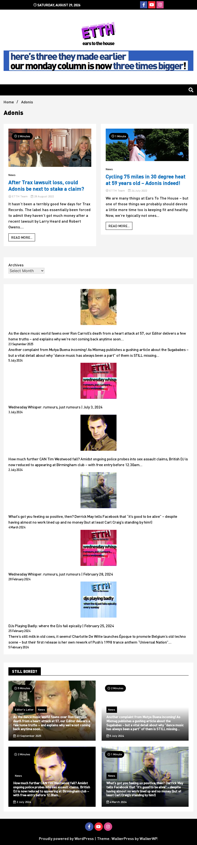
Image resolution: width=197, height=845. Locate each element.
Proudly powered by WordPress (67, 838)
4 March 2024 (117, 802)
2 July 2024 (23, 802)
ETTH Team (19, 196)
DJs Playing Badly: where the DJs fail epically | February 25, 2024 (61, 625)
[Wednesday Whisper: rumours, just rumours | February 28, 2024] (98, 548)
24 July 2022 (139, 190)
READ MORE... (21, 237)
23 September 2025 (28, 736)
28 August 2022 (43, 196)
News (12, 175)
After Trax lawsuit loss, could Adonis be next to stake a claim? (46, 185)
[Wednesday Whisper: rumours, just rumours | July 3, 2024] (98, 381)
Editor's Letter (24, 709)
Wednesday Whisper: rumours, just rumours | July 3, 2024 (55, 407)
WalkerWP (148, 838)
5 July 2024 (116, 736)
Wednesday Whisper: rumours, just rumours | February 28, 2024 (60, 574)
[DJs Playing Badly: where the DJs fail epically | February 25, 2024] (98, 600)
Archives (16, 265)
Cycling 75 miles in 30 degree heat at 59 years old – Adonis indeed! (145, 179)
